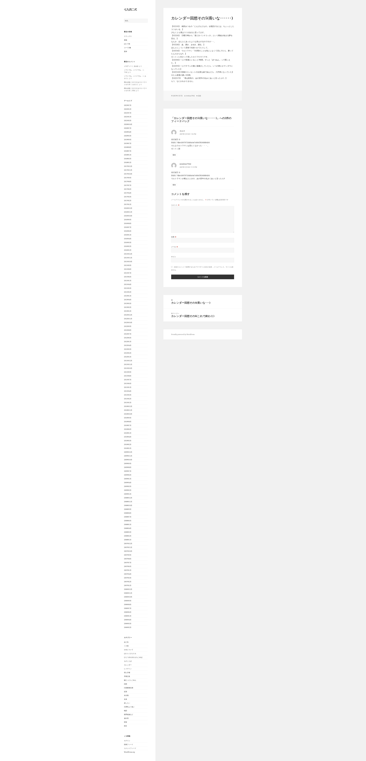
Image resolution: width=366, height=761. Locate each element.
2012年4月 (127, 345)
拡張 (125, 692)
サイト (173, 257)
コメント (175, 205)
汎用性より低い (129, 707)
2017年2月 (127, 200)
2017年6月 (127, 189)
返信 (174, 155)
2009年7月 (127, 471)
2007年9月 (127, 555)
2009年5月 (127, 479)
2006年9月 (127, 601)
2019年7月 (127, 143)
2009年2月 (127, 490)
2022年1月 (127, 109)
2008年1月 (127, 540)
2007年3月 (127, 578)
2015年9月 (127, 265)
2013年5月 (127, 296)
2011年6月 (127, 383)
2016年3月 (127, 242)
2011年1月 (127, 402)
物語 (125, 711)
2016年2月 (127, 246)
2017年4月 (127, 193)
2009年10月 (128, 460)
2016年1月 (127, 250)
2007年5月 (127, 570)
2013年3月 (127, 303)
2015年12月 (128, 254)
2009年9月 (127, 463)
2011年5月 (127, 387)
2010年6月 (127, 429)
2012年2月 (127, 353)
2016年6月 (127, 231)
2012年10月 (128, 322)
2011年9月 (127, 372)
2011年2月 (127, 399)
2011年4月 (127, 391)
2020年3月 (127, 136)
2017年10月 (128, 174)
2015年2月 (127, 292)
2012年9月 (127, 326)
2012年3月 (127, 349)
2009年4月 (127, 482)
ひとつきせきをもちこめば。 (134, 657)
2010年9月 (127, 418)
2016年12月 (128, 208)
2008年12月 (128, 498)
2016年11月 (128, 212)
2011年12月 (128, 361)
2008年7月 (127, 517)
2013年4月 (127, 300)
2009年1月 (127, 494)
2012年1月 (127, 357)
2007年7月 (127, 563)
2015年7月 (127, 273)
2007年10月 (128, 551)
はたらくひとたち (130, 653)
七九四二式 (130, 9)
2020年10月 (128, 124)
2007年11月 (128, 547)
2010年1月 (127, 448)
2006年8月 (127, 604)
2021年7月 (127, 113)
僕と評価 (127, 672)
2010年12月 (128, 406)
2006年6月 (127, 612)
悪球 (125, 51)
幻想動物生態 (128, 688)
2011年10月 (128, 368)
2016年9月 (127, 220)
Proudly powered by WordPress (183, 334)
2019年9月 (127, 140)
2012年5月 (127, 341)
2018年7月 (127, 151)
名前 (173, 237)
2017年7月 (127, 185)
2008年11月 (128, 502)
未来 (125, 699)
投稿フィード (128, 744)
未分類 (126, 695)
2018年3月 (127, 159)
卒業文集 (127, 676)
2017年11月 (128, 170)
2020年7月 (127, 128)
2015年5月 (127, 281)
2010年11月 (128, 410)
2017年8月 (127, 181)
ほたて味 (127, 44)
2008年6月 (127, 521)
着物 (125, 40)
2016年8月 (127, 223)
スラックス (128, 36)
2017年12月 (128, 166)
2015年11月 (128, 258)
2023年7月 (127, 105)
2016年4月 (127, 239)
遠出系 (126, 718)
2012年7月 (127, 334)
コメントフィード (130, 748)
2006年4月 (127, 620)
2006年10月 (128, 597)
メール (174, 247)
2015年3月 (127, 288)
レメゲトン (128, 669)
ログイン (127, 741)
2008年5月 (127, 524)
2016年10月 (128, 216)
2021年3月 (127, 120)
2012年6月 (127, 338)
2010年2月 (127, 444)
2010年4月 (127, 437)
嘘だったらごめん (130, 680)
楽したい (127, 703)
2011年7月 (127, 380)
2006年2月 (127, 627)
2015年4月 (127, 284)
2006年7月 (127, 608)
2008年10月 (128, 505)
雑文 (125, 726)
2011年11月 (128, 364)
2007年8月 (127, 559)
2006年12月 (128, 589)
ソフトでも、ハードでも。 (133, 70)
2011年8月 (127, 376)
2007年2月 (127, 582)
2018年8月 (127, 147)
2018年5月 (127, 155)
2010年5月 (127, 433)
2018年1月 (127, 162)
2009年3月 (127, 486)
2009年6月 (127, 475)
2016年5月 (127, 235)
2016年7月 (127, 227)
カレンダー (128, 665)
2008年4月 (127, 528)
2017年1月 (127, 204)
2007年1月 (127, 585)
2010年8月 (127, 422)
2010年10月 (128, 414)
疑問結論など (128, 714)
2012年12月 (128, 315)
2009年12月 (128, 452)
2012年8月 (127, 330)
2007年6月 (127, 566)
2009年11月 (128, 456)
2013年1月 (127, 311)
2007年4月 (127, 574)
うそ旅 (126, 646)
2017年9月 (127, 178)
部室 (125, 722)
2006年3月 (127, 623)
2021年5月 (127, 117)
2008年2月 (127, 536)
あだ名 (126, 642)
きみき (136, 66)
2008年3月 (127, 532)
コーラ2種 (127, 48)
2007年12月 (128, 543)
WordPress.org (129, 752)
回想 (125, 684)
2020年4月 (127, 132)
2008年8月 (127, 513)
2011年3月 (127, 395)
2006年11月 (128, 593)
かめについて (128, 650)
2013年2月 (127, 307)
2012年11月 (128, 319)
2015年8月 (127, 269)
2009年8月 (127, 467)
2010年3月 (127, 441)
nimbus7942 (190, 96)
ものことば (128, 661)
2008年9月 (127, 509)
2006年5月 (127, 616)
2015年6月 (127, 277)
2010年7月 (127, 425)
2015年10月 (128, 261)
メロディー (128, 66)
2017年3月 (127, 197)
